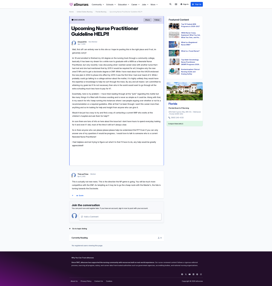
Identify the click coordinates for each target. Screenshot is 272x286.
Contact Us (98, 281)
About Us (74, 281)
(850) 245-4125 (177, 117)
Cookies (109, 281)
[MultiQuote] (72, 196)
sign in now (123, 208)
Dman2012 (82, 42)
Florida (173, 103)
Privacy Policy (86, 281)
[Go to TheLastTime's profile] (74, 175)
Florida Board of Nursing (179, 108)
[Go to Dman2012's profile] (74, 43)
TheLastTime (82, 174)
